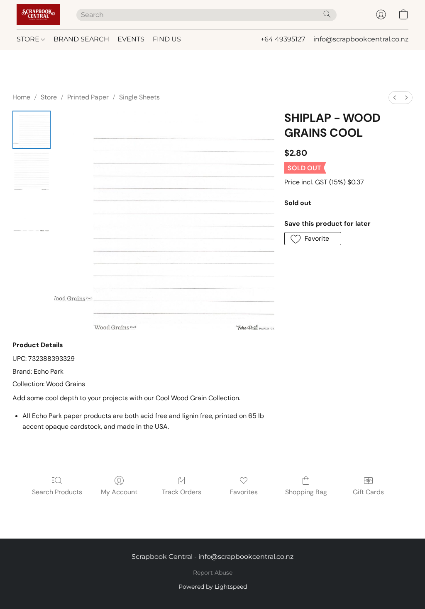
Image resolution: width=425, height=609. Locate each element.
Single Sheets (139, 97)
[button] (38, 14)
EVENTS (130, 39)
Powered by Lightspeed (212, 586)
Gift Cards (368, 492)
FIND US (167, 39)
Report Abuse (212, 572)
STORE (29, 39)
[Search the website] (327, 14)
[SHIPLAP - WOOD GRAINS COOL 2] (31, 212)
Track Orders (181, 492)
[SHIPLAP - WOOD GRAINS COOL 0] (31, 130)
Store (49, 97)
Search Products (57, 492)
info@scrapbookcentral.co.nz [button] (360, 39)
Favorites (244, 492)
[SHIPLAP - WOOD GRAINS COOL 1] (31, 171)
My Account (119, 492)
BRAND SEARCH (81, 39)
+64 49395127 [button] (283, 39)
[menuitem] (395, 98)
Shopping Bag (306, 492)
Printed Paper (88, 97)
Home (21, 97)
